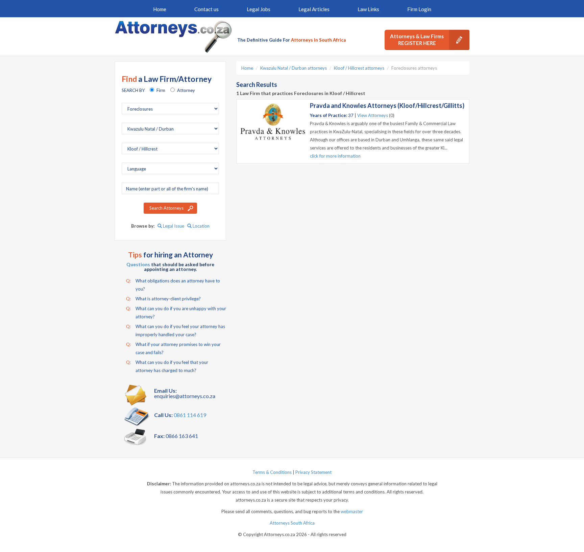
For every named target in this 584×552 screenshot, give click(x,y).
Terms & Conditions (272, 472)
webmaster (352, 511)
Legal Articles (314, 9)
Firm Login (419, 9)
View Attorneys (372, 115)
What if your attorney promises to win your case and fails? (173, 348)
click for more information (335, 156)
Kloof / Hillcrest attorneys (359, 68)
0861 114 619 (190, 415)
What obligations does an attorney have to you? (173, 285)
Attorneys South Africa (292, 523)
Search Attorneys (166, 208)
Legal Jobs (258, 9)
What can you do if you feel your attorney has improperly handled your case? (175, 330)
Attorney (186, 90)
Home (159, 9)
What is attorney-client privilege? (163, 298)
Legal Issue (173, 226)
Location (201, 226)
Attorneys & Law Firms (417, 39)
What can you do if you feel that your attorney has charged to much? (167, 366)
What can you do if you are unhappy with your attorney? (176, 312)
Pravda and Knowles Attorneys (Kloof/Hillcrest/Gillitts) (387, 105)
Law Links (368, 9)
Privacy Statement (313, 472)
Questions (138, 264)
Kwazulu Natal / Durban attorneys (293, 68)
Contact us (206, 9)
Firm (160, 90)
